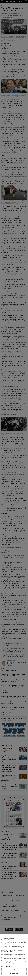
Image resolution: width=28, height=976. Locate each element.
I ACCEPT (14, 969)
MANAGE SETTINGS (14, 973)
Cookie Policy (10, 951)
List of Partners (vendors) (6, 966)
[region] (14, 955)
